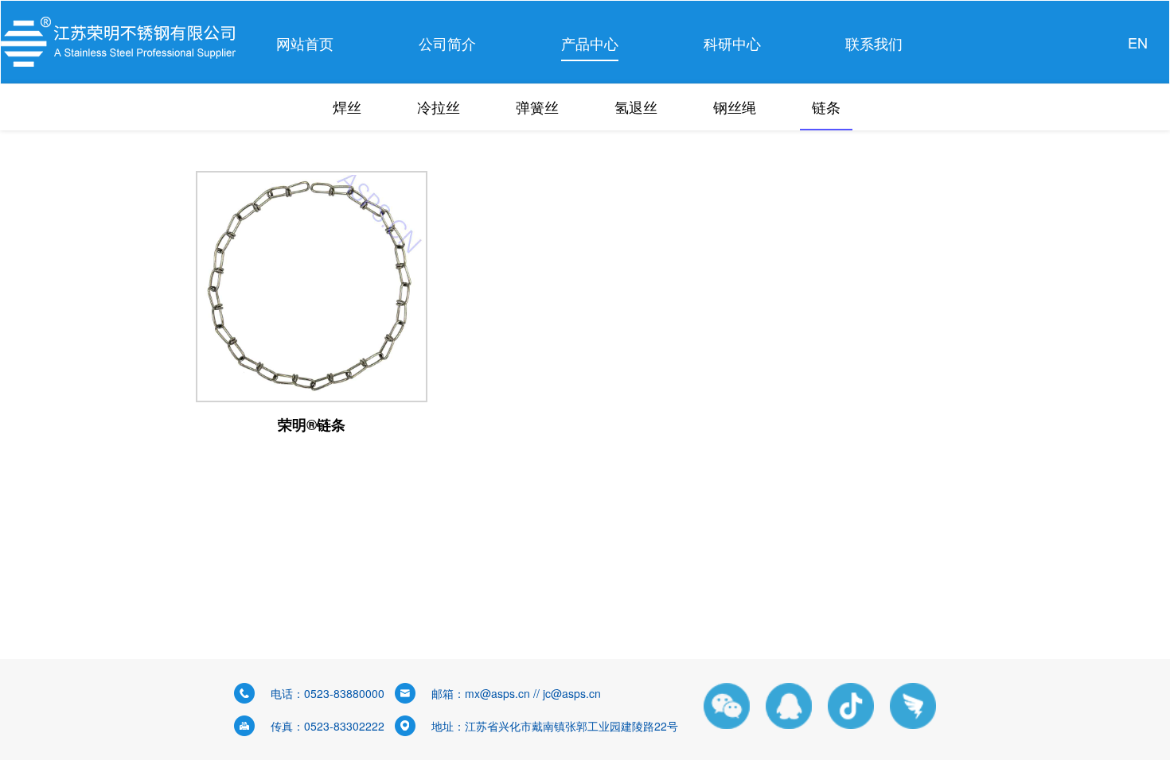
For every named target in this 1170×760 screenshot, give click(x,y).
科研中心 (732, 43)
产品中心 (589, 43)
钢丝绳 (734, 106)
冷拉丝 (438, 106)
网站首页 (304, 43)
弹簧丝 (537, 106)
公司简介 (447, 43)
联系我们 (874, 43)
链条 (826, 106)
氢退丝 (635, 106)
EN (1138, 42)
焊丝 (347, 106)
